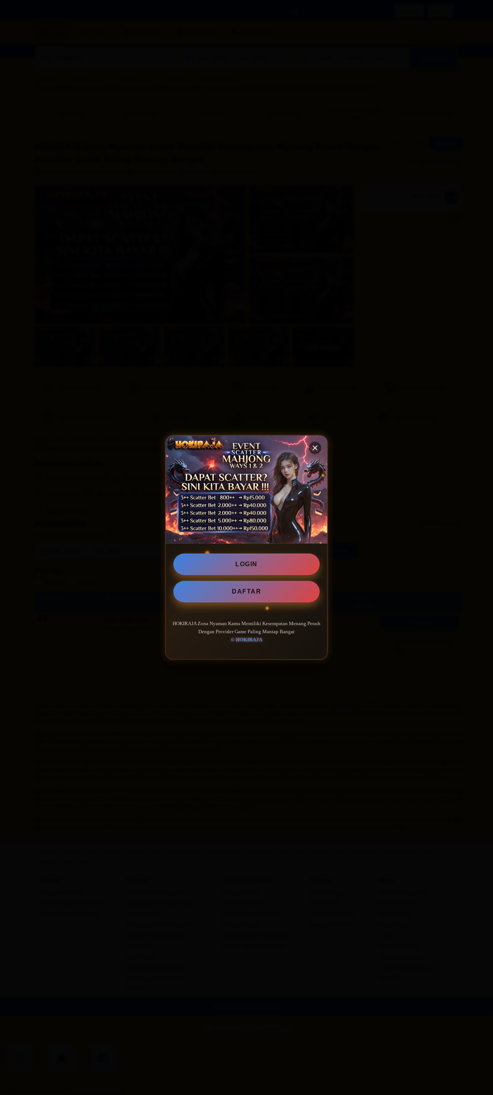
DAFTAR (246, 591)
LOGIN (246, 564)
